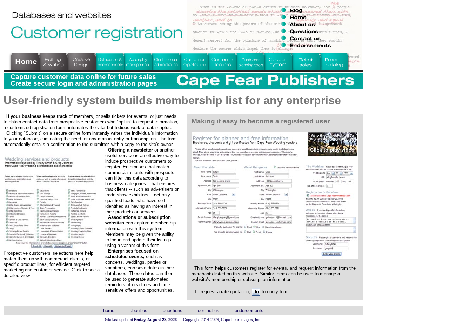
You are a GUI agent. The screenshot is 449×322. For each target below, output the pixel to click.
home (108, 310)
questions (172, 310)
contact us (208, 310)
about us (138, 310)
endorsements (249, 310)
